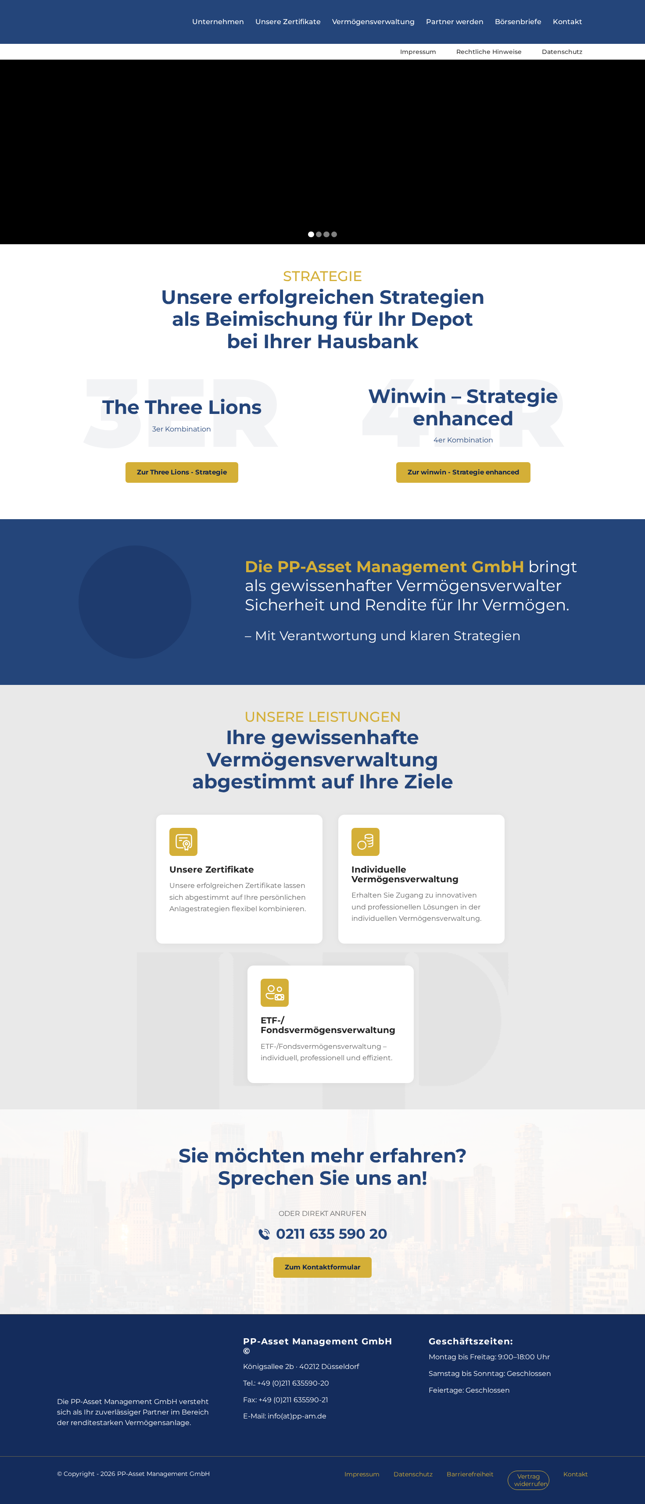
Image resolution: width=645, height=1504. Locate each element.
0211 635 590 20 (331, 1233)
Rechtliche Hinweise (489, 52)
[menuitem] (418, 52)
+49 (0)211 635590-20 (293, 1383)
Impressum (418, 52)
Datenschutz (562, 52)
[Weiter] (637, 143)
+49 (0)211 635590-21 (293, 1400)
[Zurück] (7, 143)
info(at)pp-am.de (297, 1416)
